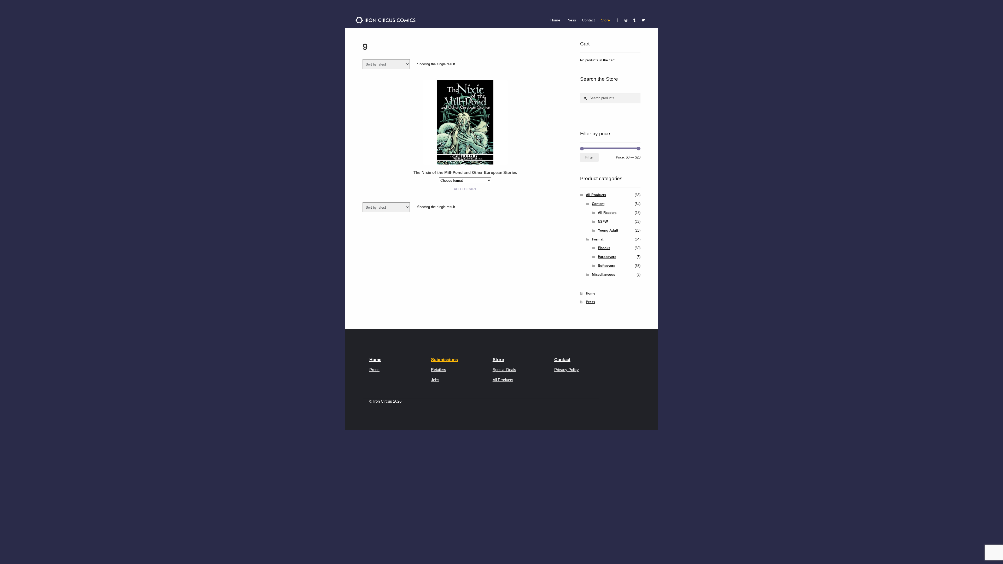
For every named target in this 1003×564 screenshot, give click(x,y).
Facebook (617, 20)
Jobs (435, 380)
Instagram (626, 20)
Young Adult (608, 230)
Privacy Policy (566, 369)
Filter (589, 157)
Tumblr (634, 20)
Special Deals (504, 369)
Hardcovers (607, 257)
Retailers (438, 369)
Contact (588, 20)
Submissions (444, 359)
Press (571, 20)
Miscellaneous (603, 275)
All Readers (607, 213)
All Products (596, 195)
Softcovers (606, 266)
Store (605, 20)
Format (597, 239)
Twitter (643, 20)
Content (598, 204)
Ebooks (604, 248)
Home (555, 20)
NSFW (603, 222)
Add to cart (465, 189)
